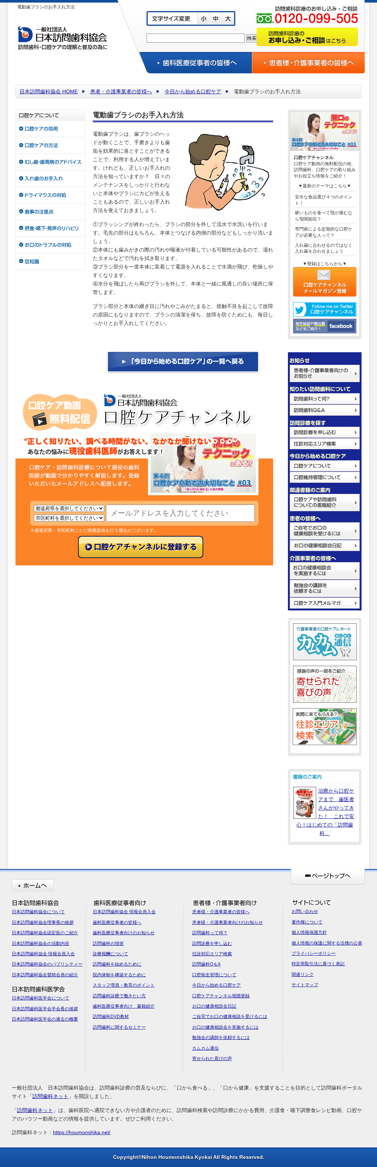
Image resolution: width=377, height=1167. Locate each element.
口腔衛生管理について (214, 975)
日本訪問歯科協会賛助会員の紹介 (45, 975)
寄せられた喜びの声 (212, 1058)
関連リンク (303, 974)
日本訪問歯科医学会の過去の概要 (45, 1019)
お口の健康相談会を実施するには (225, 1027)
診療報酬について (110, 954)
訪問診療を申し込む (212, 943)
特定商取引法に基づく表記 (318, 964)
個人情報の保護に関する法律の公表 (327, 943)
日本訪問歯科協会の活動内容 (40, 943)
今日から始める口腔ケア (193, 91)
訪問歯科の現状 (108, 943)
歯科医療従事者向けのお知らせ (124, 933)
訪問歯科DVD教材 (111, 1016)
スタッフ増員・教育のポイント (124, 985)
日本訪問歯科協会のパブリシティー (47, 964)
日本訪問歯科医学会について (40, 998)
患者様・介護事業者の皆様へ (221, 912)
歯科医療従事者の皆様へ (117, 922)
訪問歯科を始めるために (117, 964)
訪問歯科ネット (50, 1096)
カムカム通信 (205, 1048)
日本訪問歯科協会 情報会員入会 (43, 954)
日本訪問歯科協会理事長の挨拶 (43, 922)
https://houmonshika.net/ (81, 1132)
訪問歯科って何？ (210, 933)
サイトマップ (305, 985)
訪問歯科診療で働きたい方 (119, 996)
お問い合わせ (305, 911)
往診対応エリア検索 (212, 954)
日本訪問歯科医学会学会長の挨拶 (45, 1009)
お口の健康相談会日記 (214, 1006)
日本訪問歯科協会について (38, 912)
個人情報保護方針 (309, 932)
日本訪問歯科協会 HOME (49, 91)
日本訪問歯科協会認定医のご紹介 (45, 933)
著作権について (307, 922)
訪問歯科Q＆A (206, 964)
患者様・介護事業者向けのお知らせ (227, 922)
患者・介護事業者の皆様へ (121, 91)
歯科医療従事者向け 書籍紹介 (124, 1006)
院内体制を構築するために (119, 975)
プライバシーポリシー (314, 953)
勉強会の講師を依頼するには (221, 1037)
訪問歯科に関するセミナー (119, 1027)
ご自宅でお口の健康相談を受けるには (229, 1016)
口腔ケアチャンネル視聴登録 (221, 996)
